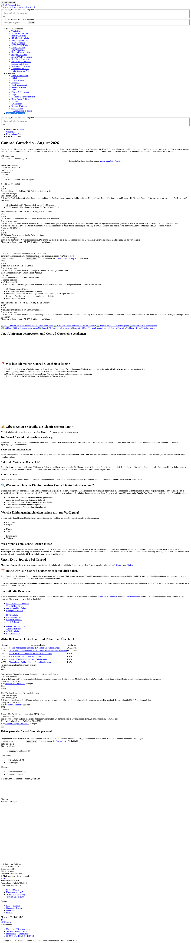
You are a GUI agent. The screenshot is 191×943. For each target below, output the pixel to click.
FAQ (8, 906)
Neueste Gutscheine (19, 64)
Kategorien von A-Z (14, 892)
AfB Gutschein (12, 631)
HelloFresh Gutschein (20, 59)
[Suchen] (4, 16)
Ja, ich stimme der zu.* (64, 258)
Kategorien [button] (10, 73)
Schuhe (14, 101)
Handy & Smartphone (131, 597)
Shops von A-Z (12, 890)
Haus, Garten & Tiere (20, 99)
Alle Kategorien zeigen (22, 111)
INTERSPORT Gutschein (22, 33)
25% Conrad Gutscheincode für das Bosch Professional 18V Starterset (38, 651)
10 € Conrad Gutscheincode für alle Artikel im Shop (30, 653)
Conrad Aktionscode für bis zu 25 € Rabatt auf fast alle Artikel (34, 648)
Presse (17, 931)
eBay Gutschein (18, 50)
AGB (3, 878)
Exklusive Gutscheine (20, 68)
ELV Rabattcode (13, 633)
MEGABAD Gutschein (21, 61)
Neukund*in (15, 774)
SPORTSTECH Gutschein (22, 45)
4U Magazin (6, 922)
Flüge (13, 94)
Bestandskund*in (17, 772)
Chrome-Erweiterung (16, 113)
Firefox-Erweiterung (15, 897)
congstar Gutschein (19, 54)
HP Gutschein (12, 615)
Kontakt (16, 906)
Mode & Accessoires (19, 76)
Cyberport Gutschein (14, 610)
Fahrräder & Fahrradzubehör (23, 97)
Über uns (10, 929)
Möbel (14, 78)
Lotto (13, 90)
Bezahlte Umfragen (19, 106)
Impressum (23, 934)
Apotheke (15, 83)
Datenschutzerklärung (65, 258)
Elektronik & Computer (107, 597)
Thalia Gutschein (18, 31)
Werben (9, 931)
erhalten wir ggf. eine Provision (110, 161)
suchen (31, 23)
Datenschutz (11, 934)
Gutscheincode (16, 760)
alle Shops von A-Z (21, 71)
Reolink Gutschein (14, 620)
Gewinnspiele (17, 108)
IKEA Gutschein (18, 43)
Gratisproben (16, 104)
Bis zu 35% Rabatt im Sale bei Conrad (25, 656)
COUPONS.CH (13, 936)
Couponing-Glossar (14, 908)
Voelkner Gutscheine (13, 705)
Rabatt (13, 762)
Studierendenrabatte (19, 85)
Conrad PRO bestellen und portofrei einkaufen (28, 659)
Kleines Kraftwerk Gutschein (23, 52)
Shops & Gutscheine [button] (14, 29)
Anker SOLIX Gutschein (21, 57)
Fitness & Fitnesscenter (20, 92)
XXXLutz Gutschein (20, 38)
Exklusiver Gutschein (19, 751)
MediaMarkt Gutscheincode (17, 603)
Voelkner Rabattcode (14, 606)
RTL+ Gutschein (18, 47)
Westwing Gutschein (19, 40)
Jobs (25, 931)
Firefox (130, 565)
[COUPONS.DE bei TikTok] (2, 920)
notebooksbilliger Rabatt (16, 608)
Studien (9, 913)
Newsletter (10, 910)
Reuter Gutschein (18, 36)
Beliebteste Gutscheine (20, 66)
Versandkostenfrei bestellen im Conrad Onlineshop (30, 662)
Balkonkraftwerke (18, 87)
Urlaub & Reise (17, 80)
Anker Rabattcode (13, 629)
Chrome (119, 565)
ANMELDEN (31, 259)
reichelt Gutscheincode (15, 626)
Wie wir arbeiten (23, 929)
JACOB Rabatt (12, 622)
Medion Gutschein (13, 617)
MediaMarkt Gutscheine (15, 684)
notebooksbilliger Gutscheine (17, 723)
